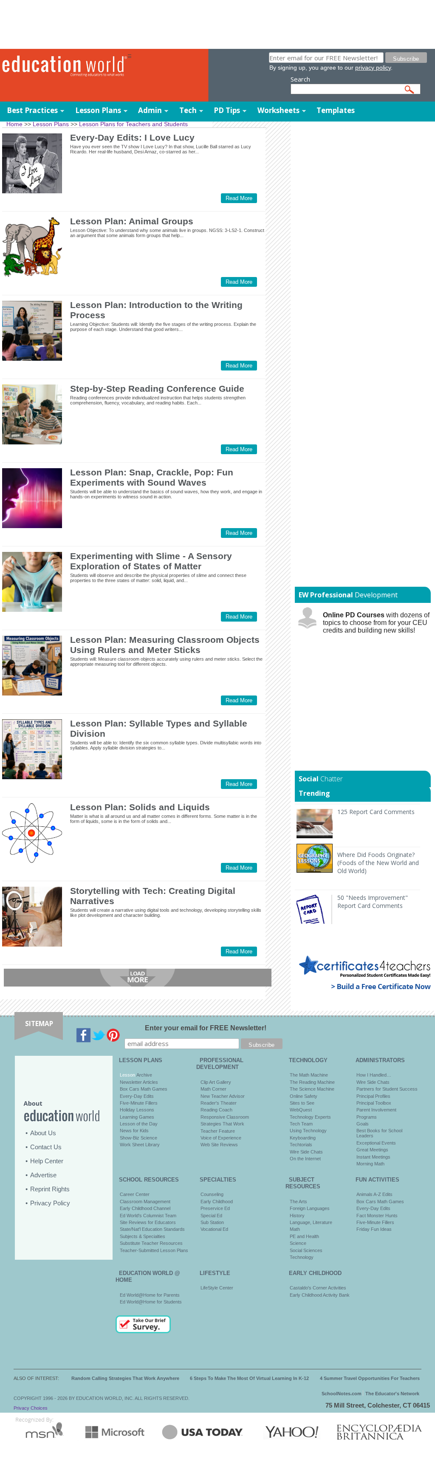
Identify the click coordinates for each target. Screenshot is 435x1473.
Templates (335, 110)
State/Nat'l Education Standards (152, 1229)
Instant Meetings (373, 1156)
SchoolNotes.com (342, 1393)
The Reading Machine (312, 1082)
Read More (239, 198)
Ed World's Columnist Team (148, 1215)
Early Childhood (217, 1201)
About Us (43, 1133)
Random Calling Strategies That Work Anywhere (125, 1378)
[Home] (63, 66)
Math (295, 1229)
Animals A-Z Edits (374, 1194)
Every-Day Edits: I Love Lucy (132, 137)
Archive (143, 1074)
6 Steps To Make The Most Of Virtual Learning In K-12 (249, 1378)
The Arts (298, 1201)
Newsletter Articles (139, 1082)
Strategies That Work (222, 1123)
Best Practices (32, 110)
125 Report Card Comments (376, 812)
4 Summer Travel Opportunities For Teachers (370, 1378)
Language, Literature (311, 1222)
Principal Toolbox (373, 1102)
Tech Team (301, 1123)
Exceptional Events (376, 1142)
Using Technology (308, 1130)
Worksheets (278, 110)
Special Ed (211, 1215)
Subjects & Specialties (142, 1236)
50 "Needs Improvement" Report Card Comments (372, 901)
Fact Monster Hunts (377, 1215)
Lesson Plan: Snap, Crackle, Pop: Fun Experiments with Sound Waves (151, 477)
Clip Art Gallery (216, 1082)
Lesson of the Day (139, 1123)
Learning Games (137, 1117)
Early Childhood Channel (145, 1208)
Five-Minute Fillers (139, 1102)
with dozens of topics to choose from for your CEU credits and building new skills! (376, 622)
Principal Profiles (373, 1096)
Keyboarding (303, 1137)
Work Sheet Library (140, 1144)
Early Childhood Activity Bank (320, 1295)
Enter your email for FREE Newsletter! (205, 1028)
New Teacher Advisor (223, 1096)
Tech (188, 110)
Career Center (135, 1194)
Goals (362, 1123)
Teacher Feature (218, 1131)
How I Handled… (373, 1074)
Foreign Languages (310, 1208)
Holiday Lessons (137, 1109)
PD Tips (227, 110)
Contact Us (46, 1147)
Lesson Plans (98, 110)
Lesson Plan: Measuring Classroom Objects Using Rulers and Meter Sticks (165, 645)
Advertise (43, 1175)
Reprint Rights (50, 1189)
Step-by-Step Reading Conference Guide (157, 388)
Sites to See (302, 1102)
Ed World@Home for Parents (150, 1295)
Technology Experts (310, 1117)
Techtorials (301, 1144)
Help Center (46, 1161)
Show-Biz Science (138, 1137)
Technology (302, 1257)
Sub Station (212, 1222)
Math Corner (213, 1088)
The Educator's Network (392, 1393)
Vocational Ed (214, 1229)
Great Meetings (372, 1149)
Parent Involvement (376, 1109)
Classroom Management (145, 1201)
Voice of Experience (221, 1137)
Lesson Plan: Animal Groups (131, 221)
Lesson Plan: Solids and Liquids (140, 807)
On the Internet (305, 1158)
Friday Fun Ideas (374, 1229)
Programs (366, 1117)
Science (298, 1243)
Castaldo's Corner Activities (318, 1287)
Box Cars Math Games (143, 1088)
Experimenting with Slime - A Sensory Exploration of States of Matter (151, 561)
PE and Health (304, 1236)
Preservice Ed (215, 1208)
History (297, 1215)
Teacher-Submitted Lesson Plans (154, 1250)
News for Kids (134, 1130)
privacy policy (373, 67)
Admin (150, 110)
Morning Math (370, 1163)
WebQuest (301, 1109)
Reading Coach (216, 1109)
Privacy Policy (50, 1203)
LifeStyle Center (217, 1287)
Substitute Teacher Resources (151, 1243)
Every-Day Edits (137, 1096)
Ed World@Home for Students (151, 1301)
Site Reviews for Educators (148, 1222)
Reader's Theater (219, 1102)
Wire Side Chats (306, 1151)
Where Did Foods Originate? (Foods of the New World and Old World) (378, 863)
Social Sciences (306, 1250)
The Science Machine (312, 1088)
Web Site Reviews (219, 1144)
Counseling (212, 1194)
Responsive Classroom (225, 1117)
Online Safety (303, 1096)
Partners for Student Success (387, 1088)
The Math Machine (309, 1074)
